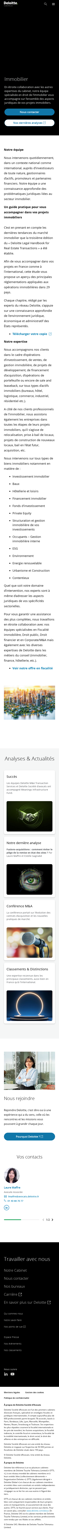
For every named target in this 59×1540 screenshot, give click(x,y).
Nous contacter (29, 112)
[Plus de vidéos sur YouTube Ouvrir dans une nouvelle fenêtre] (12, 1374)
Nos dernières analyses (28, 123)
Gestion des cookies (34, 1392)
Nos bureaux (14, 1286)
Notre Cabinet (15, 1270)
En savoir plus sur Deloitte (25, 1302)
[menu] (53, 4)
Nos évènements (12, 1343)
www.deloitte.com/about (38, 1510)
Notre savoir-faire (13, 1320)
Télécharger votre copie (30, 334)
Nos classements (13, 1350)
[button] (45, 4)
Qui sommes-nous (13, 1313)
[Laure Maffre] (12, 1175)
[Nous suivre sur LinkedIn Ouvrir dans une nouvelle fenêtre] (6, 1374)
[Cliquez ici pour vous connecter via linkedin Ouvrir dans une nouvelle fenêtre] (6, 1207)
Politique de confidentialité (16, 1398)
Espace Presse (11, 1337)
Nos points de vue (13, 1326)
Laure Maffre (12, 1187)
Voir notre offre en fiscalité (32, 668)
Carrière (11, 1294)
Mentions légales (12, 1392)
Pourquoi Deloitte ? (28, 1136)
